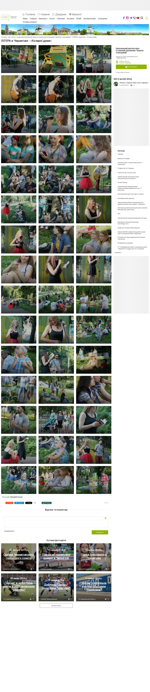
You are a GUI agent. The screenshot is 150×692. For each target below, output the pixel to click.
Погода (52, 18)
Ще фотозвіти (56, 605)
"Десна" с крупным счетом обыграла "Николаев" (94, 586)
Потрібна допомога (30, 22)
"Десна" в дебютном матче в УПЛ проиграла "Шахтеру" (19, 586)
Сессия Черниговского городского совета (18, 556)
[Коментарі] (107, 503)
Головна (30, 14)
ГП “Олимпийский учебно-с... (12, 599)
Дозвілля (33, 18)
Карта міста (43, 18)
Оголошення (102, 18)
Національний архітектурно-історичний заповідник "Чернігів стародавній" (130, 50)
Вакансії (76, 14)
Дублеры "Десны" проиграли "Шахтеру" (56, 586)
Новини (45, 14)
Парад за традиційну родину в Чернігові (56, 556)
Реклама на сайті (89, 18)
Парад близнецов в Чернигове (94, 556)
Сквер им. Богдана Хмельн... (87, 569)
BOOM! (78, 18)
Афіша (25, 18)
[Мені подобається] (105, 503)
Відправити (99, 532)
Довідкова (61, 18)
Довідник (60, 14)
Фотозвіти (70, 18)
